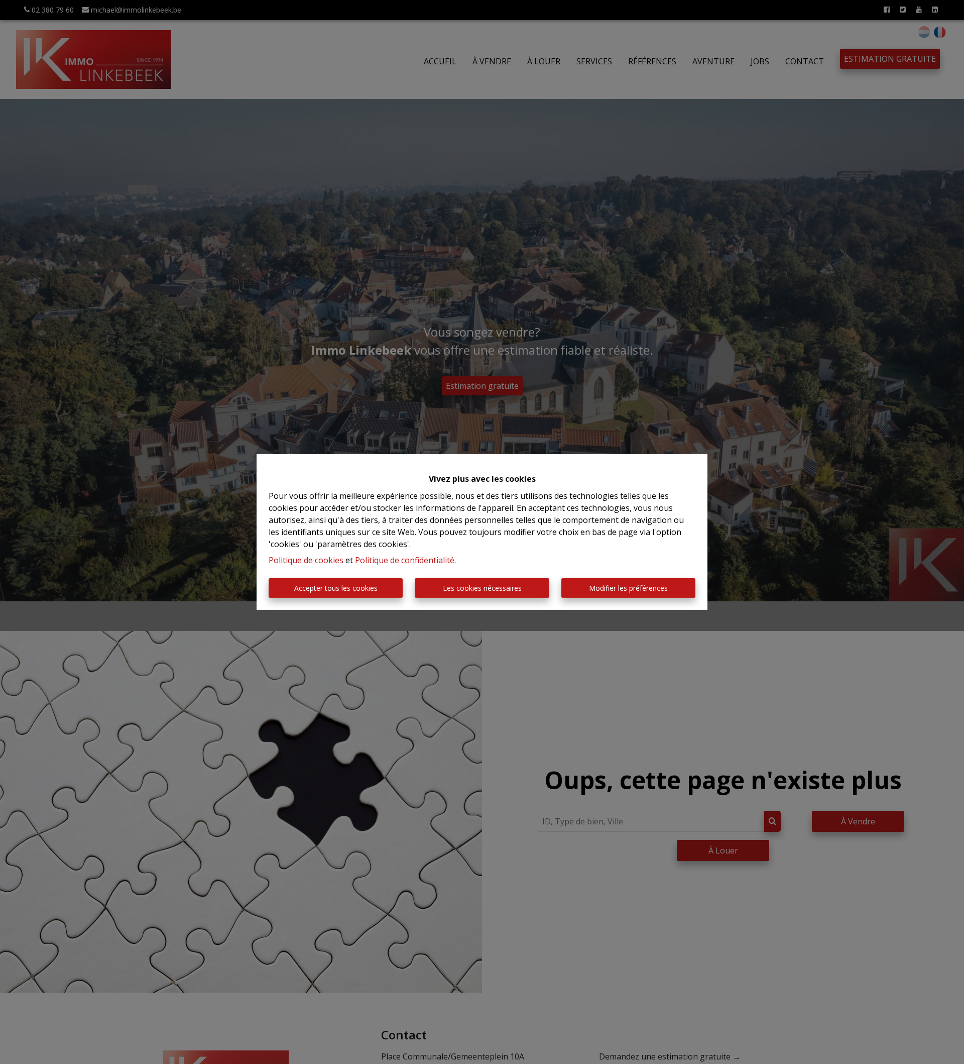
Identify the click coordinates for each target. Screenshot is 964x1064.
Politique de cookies (306, 560)
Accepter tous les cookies (336, 588)
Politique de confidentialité (404, 560)
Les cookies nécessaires (482, 588)
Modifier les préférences (628, 588)
